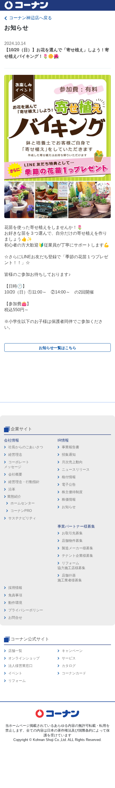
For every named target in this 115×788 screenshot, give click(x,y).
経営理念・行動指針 (24, 482)
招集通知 (69, 455)
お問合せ (15, 618)
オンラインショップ (24, 658)
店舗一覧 (15, 651)
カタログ (69, 666)
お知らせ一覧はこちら (57, 348)
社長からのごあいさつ (25, 447)
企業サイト (21, 429)
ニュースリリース (76, 470)
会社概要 (15, 474)
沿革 (11, 489)
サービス (69, 658)
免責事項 (15, 595)
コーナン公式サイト (30, 639)
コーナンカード (74, 673)
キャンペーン (72, 651)
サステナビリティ (22, 518)
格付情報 (69, 477)
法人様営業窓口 (20, 666)
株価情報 (69, 499)
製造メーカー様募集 (77, 548)
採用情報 (15, 588)
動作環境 (15, 603)
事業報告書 (70, 447)
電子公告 (69, 484)
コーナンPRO (21, 511)
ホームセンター (22, 503)
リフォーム (17, 681)
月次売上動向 (72, 462)
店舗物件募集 (72, 541)
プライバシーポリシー (25, 610)
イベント (15, 673)
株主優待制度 (72, 492)
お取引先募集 (72, 533)
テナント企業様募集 (77, 556)
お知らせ (69, 507)
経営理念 (15, 455)
